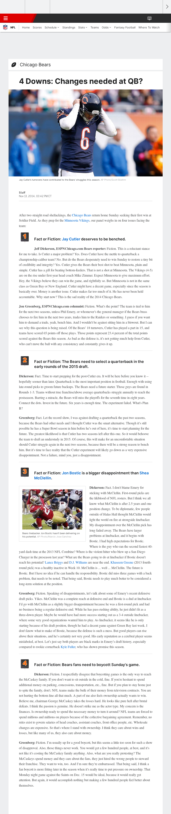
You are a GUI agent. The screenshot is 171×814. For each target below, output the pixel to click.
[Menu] (5, 18)
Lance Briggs (54, 562)
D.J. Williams (78, 562)
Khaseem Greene (122, 562)
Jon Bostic (71, 473)
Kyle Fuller (68, 646)
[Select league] (12, 7)
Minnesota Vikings (76, 220)
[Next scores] (167, 7)
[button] (157, 18)
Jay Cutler (71, 239)
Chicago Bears (35, 64)
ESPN (22, 18)
